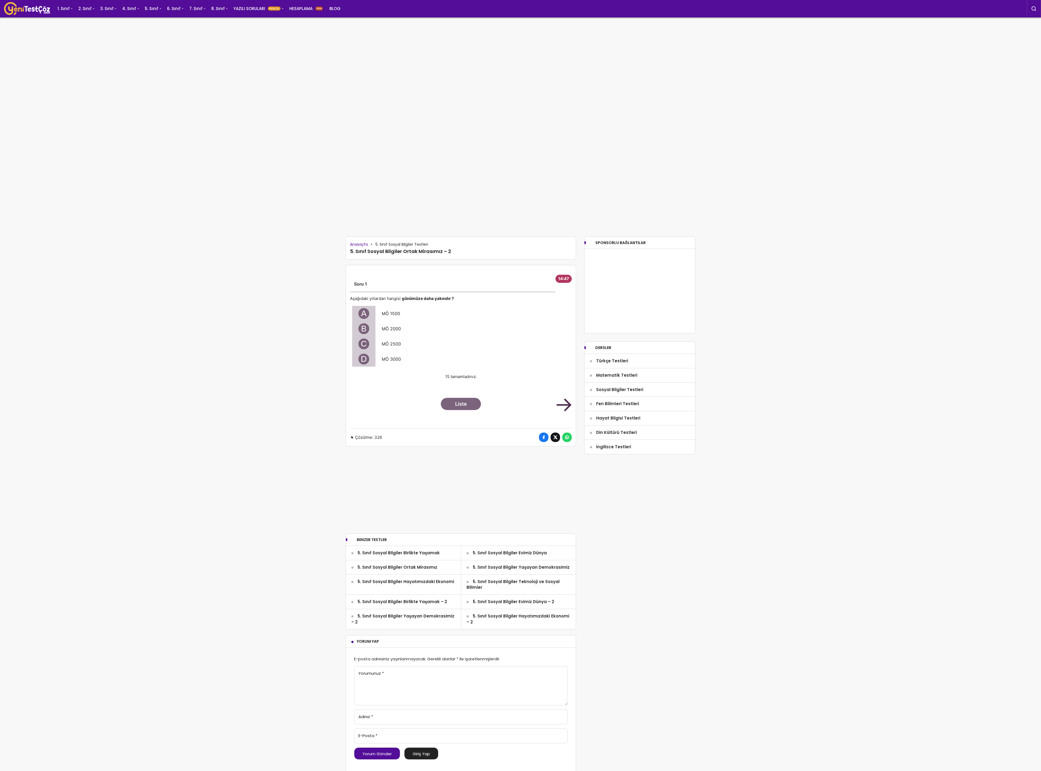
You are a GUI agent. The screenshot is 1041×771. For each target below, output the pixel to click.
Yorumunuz (371, 673)
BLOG (334, 8)
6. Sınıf (174, 8)
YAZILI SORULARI (256, 8)
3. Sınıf (107, 8)
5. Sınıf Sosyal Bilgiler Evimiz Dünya (510, 553)
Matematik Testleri (616, 375)
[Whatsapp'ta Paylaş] (567, 437)
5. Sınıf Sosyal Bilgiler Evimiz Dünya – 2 (513, 601)
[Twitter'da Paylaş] (555, 437)
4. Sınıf (129, 8)
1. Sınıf (63, 8)
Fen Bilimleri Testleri (617, 404)
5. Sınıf (151, 8)
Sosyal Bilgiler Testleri (619, 389)
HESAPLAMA (305, 8)
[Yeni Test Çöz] (27, 9)
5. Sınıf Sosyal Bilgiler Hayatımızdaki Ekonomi (406, 581)
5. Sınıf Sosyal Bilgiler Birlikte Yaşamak (399, 553)
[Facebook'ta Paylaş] (543, 437)
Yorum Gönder (377, 754)
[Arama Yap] (1034, 8)
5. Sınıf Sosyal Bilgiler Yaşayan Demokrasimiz (521, 567)
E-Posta (367, 735)
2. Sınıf (85, 8)
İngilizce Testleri (613, 447)
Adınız (365, 716)
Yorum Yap (368, 641)
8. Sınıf (218, 8)
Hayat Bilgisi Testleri (618, 418)
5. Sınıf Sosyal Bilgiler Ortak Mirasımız (397, 567)
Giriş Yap (421, 754)
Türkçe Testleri (612, 361)
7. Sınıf (196, 8)
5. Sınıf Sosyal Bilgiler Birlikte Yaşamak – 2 (402, 601)
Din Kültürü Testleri (616, 432)
